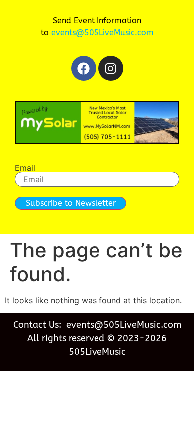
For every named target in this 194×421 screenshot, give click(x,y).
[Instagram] (110, 68)
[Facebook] (83, 68)
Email (25, 168)
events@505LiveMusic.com (102, 32)
